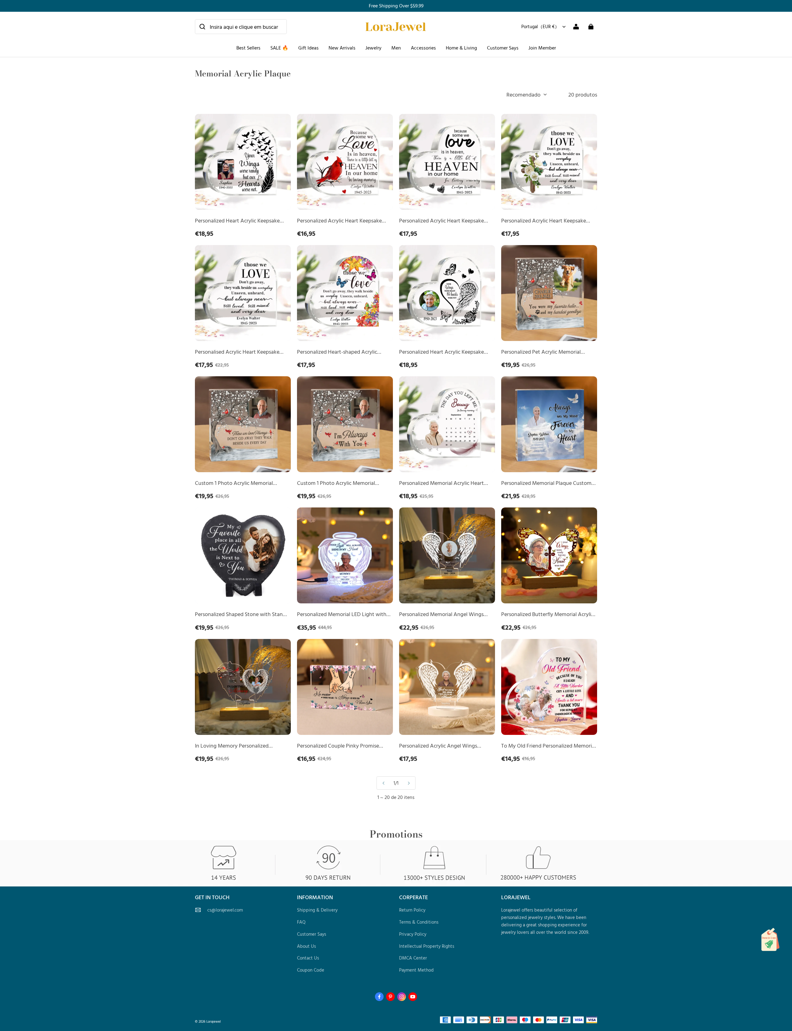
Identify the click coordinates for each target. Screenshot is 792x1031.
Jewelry (373, 47)
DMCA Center (413, 957)
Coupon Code (310, 969)
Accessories (423, 47)
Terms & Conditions (418, 921)
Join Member (542, 47)
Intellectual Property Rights (426, 946)
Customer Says (503, 47)
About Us (306, 946)
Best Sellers (248, 47)
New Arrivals (342, 47)
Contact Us (308, 957)
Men (396, 47)
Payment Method (416, 969)
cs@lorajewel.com (225, 909)
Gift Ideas (308, 47)
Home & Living (461, 47)
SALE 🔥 (279, 47)
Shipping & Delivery (317, 909)
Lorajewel (213, 1021)
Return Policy (412, 909)
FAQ (301, 921)
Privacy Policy (412, 934)
